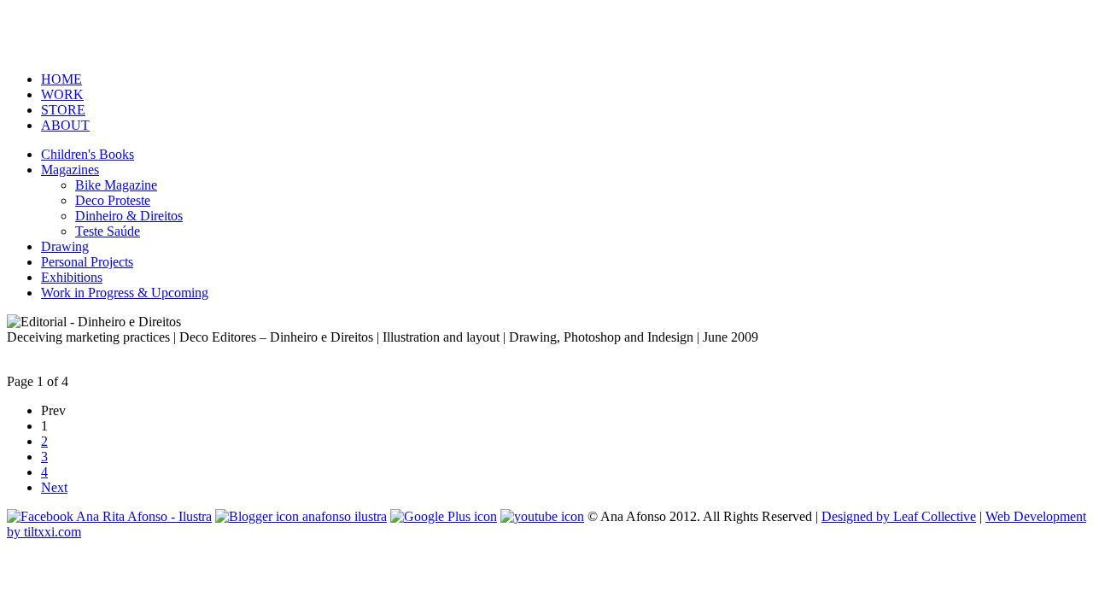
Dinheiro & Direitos (129, 215)
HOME (61, 79)
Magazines (70, 169)
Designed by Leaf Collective (898, 516)
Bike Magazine (116, 185)
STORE (63, 109)
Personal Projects (87, 262)
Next (54, 487)
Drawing (65, 246)
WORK (62, 94)
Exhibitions (71, 277)
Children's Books (87, 154)
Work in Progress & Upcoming (124, 292)
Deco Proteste (112, 200)
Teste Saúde (107, 231)
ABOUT (65, 125)
